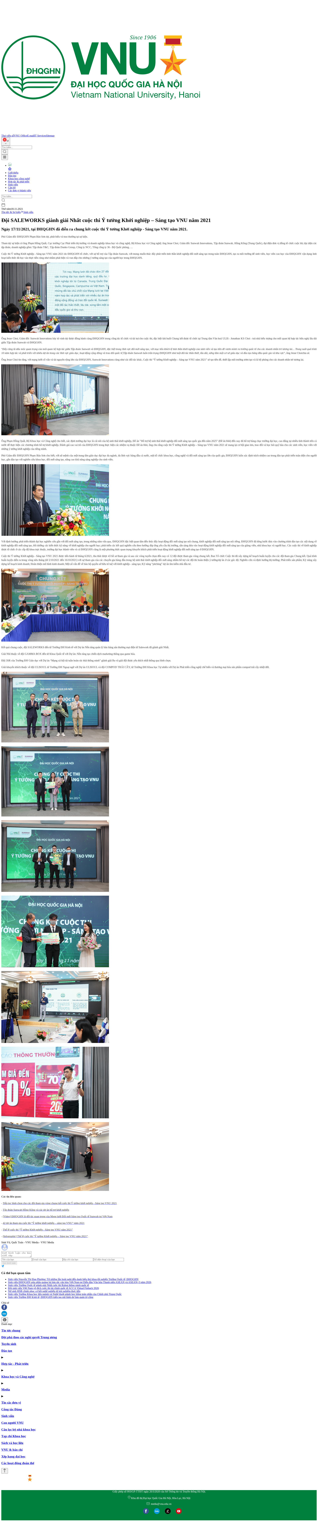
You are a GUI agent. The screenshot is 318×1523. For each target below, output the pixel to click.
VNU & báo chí (12, 1449)
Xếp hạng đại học (13, 1456)
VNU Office (20, 135)
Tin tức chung (10, 1330)
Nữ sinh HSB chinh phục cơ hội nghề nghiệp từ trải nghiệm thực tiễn (44, 1291)
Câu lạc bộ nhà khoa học (18, 1429)
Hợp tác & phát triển (18, 181)
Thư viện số (7, 135)
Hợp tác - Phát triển (14, 1363)
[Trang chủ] (100, 132)
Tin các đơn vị (11, 1402)
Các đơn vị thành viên (19, 190)
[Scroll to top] (4, 1471)
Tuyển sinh (8, 1344)
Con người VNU (12, 1422)
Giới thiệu (13, 172)
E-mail (30, 135)
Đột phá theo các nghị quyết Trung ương (29, 1337)
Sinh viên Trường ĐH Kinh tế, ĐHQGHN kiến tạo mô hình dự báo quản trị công (50, 1297)
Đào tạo (12, 175)
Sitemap (50, 135)
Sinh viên (13, 184)
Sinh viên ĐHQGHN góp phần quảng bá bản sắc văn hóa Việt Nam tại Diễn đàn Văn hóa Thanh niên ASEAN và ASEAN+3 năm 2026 (79, 1282)
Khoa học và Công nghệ (17, 1376)
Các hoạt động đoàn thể (17, 1463)
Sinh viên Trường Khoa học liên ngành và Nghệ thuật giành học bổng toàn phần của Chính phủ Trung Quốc (65, 1294)
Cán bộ (12, 187)
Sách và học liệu (12, 1443)
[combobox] (5, 141)
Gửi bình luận (9, 1263)
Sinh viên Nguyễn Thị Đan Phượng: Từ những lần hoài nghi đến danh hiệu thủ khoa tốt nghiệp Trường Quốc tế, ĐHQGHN (73, 1279)
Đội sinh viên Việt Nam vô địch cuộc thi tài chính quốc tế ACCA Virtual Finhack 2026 (53, 1288)
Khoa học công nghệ (19, 178)
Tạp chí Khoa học (13, 1436)
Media (5, 1389)
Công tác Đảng (11, 1409)
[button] (159, 1307)
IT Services (40, 135)
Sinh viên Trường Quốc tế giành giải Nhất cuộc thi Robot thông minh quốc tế (48, 1285)
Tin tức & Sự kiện (11, 212)
